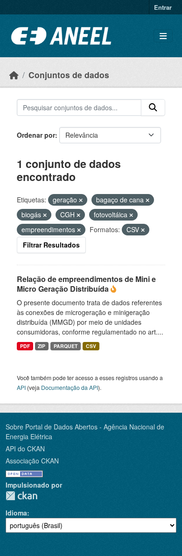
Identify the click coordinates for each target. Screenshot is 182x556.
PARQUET (65, 345)
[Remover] (81, 200)
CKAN (21, 496)
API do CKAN (25, 448)
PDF (25, 345)
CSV (91, 345)
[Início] (14, 74)
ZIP (41, 345)
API (21, 387)
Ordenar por (36, 135)
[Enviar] (153, 107)
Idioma (16, 512)
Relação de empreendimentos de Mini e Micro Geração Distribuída (86, 284)
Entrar (163, 7)
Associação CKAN (32, 460)
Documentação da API (69, 387)
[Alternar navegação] (163, 36)
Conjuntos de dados (68, 74)
